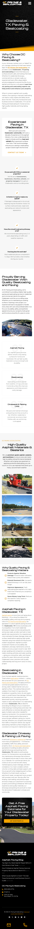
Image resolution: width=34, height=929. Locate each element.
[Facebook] (9, 917)
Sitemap (26, 912)
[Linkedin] (24, 917)
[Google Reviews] (18, 917)
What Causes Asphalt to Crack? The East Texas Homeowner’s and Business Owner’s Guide (16, 878)
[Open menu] (29, 3)
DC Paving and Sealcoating (17, 67)
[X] (12, 917)
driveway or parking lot (17, 739)
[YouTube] (15, 917)
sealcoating (14, 678)
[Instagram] (21, 917)
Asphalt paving (7, 615)
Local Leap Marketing (17, 914)
